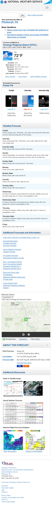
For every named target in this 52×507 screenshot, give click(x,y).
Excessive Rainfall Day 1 (12, 266)
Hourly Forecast (38, 76)
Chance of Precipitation (33, 451)
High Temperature (10, 451)
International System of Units (13, 258)
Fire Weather (7, 274)
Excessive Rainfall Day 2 (12, 268)
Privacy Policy (6, 495)
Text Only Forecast (9, 245)
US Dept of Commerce (8, 468)
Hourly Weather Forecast (12, 249)
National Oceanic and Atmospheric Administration (17, 470)
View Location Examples (35, 15)
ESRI (38, 339)
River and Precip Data (11, 272)
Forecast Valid (8, 359)
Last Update (7, 356)
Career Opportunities (8, 501)
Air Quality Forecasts (10, 255)
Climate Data (8, 279)
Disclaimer (23, 339)
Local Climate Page (10, 283)
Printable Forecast (9, 243)
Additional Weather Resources (14, 277)
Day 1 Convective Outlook (12, 262)
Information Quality (7, 488)
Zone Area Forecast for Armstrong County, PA (21, 237)
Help (2, 490)
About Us (4, 499)
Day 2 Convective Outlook (12, 264)
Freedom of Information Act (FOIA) (12, 497)
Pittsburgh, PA (10, 22)
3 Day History (22, 76)
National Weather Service (9, 472)
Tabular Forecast (9, 251)
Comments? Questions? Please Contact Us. (15, 482)
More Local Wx (10, 76)
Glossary (4, 492)
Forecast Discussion (10, 241)
